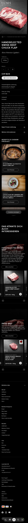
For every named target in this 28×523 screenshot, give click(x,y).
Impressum (4, 493)
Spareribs (4, 394)
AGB (3, 495)
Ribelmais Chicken (6, 428)
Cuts (3, 440)
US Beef (3, 432)
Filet (3, 442)
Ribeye (3, 447)
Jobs (3, 484)
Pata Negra (4, 430)
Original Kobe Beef (6, 435)
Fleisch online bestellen (7, 418)
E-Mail (3, 470)
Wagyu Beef (4, 413)
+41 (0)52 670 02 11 (6, 472)
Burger (3, 409)
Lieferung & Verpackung (7, 480)
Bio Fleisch (4, 415)
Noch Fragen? (5, 478)
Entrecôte (4, 445)
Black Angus (4, 411)
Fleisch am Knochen (6, 396)
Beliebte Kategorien (7, 406)
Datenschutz (4, 497)
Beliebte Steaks (5, 399)
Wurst (3, 401)
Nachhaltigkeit (5, 482)
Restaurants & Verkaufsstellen (8, 486)
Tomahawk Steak (5, 449)
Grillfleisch (4, 392)
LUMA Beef (4, 425)
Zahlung (3, 491)
